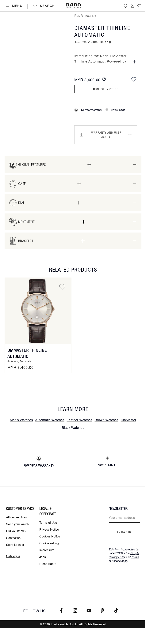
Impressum (46, 550)
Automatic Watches (49, 419)
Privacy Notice (49, 529)
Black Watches (73, 427)
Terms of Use (48, 522)
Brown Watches (106, 419)
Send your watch (17, 524)
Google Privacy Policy (124, 555)
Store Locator (15, 544)
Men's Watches (21, 419)
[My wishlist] (139, 6)
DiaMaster (128, 419)
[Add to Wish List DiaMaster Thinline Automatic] (62, 287)
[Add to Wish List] (134, 79)
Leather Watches (79, 419)
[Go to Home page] (73, 5)
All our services (16, 517)
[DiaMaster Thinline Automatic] (38, 311)
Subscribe (124, 531)
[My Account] (132, 6)
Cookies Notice (49, 536)
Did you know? (16, 531)
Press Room (47, 563)
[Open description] (134, 61)
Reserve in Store (105, 89)
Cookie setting (49, 543)
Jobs (42, 557)
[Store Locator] (125, 6)
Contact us (13, 538)
